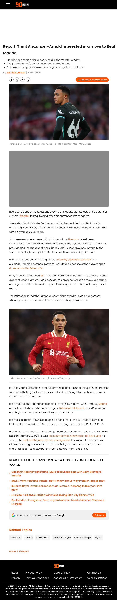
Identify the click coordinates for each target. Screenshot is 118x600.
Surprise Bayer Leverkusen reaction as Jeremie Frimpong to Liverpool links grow (56, 487)
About (14, 572)
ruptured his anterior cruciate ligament (47, 440)
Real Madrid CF (42, 537)
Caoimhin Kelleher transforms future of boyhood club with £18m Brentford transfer (56, 473)
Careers (15, 578)
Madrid (102, 404)
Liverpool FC (15, 537)
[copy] (28, 79)
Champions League (62, 537)
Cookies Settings (97, 578)
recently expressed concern (74, 259)
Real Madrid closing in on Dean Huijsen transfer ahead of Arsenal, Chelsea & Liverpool (57, 502)
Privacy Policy (33, 572)
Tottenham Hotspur (82, 537)
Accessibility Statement (68, 578)
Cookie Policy (62, 572)
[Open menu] (8, 4)
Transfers (28, 537)
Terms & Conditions (37, 578)
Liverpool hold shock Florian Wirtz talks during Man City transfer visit (52, 495)
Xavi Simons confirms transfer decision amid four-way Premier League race (58, 481)
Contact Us (94, 572)
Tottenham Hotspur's (71, 408)
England (98, 537)
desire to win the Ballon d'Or (26, 268)
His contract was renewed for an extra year (74, 436)
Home (12, 551)
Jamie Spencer (16, 72)
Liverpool (74, 239)
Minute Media (21, 586)
